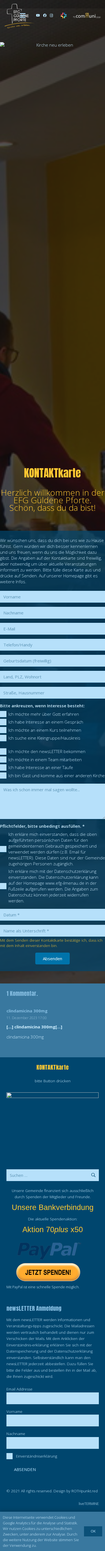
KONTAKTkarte (52, 1067)
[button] (23, 15)
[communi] (87, 15)
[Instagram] (51, 15)
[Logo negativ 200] (19, 15)
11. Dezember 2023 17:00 (26, 1017)
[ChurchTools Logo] (64, 15)
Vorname (14, 1411)
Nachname (15, 1433)
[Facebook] (44, 15)
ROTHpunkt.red (84, 1490)
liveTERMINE (89, 1503)
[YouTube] (38, 15)
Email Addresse (19, 1389)
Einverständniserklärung (36, 1456)
